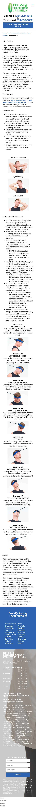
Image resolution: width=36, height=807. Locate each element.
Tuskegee (9, 643)
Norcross (8, 630)
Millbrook (22, 632)
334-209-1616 (24, 15)
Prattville (21, 626)
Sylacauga (9, 626)
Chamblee (22, 639)
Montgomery (10, 632)
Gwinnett (21, 634)
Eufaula (8, 637)
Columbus (9, 639)
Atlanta (21, 641)
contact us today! (14, 745)
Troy (20, 624)
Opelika (21, 628)
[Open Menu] (33, 5)
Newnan (21, 630)
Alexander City (10, 624)
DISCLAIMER (6, 789)
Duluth (21, 637)
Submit (18, 774)
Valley (20, 643)
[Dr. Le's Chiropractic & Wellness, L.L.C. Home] (18, 7)
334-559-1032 (25, 20)
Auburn (8, 641)
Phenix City (9, 628)
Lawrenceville (10, 634)
